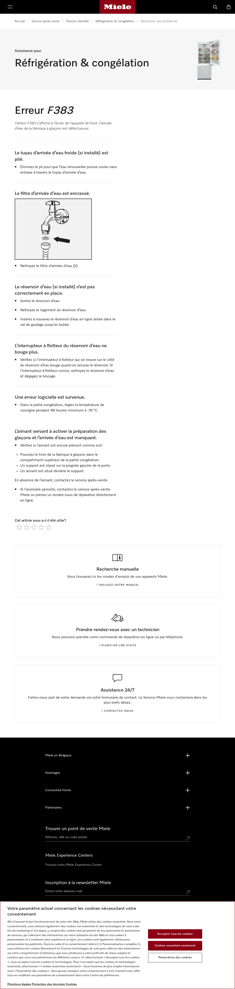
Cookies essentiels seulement (175, 945)
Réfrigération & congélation (114, 21)
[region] (117, 945)
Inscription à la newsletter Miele (78, 882)
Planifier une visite (119, 645)
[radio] (19, 527)
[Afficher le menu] (10, 7)
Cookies (71, 984)
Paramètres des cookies (175, 957)
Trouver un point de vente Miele (77, 828)
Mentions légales (19, 984)
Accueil (20, 21)
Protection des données (48, 984)
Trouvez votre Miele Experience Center (73, 864)
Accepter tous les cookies (175, 933)
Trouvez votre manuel (118, 585)
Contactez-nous (119, 711)
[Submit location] (188, 838)
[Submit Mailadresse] (188, 892)
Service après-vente (45, 21)
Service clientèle (77, 21)
